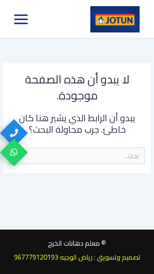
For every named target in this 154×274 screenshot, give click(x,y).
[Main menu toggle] (21, 19)
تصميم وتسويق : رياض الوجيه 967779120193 (77, 257)
